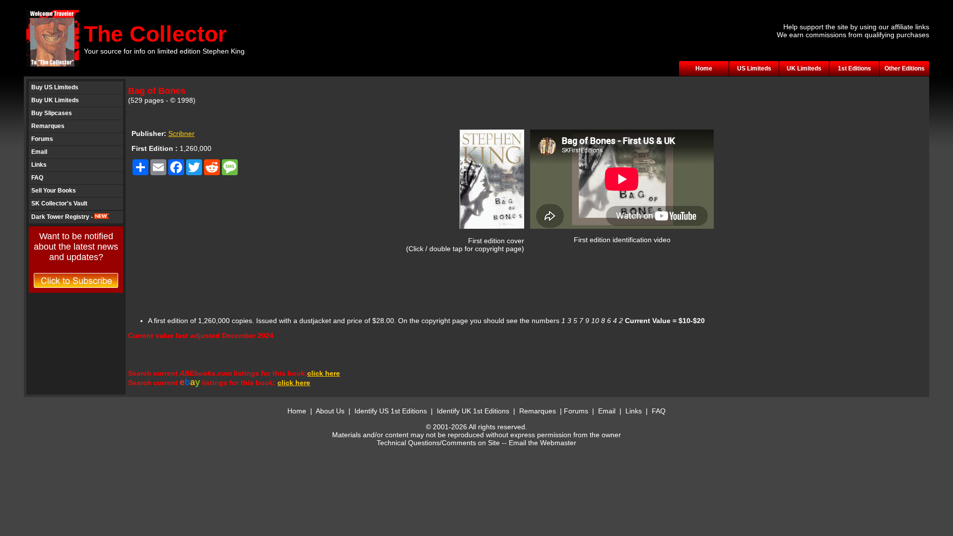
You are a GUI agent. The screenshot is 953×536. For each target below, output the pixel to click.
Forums (42, 138)
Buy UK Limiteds (55, 100)
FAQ (37, 177)
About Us (330, 411)
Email (39, 151)
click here (323, 373)
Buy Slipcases (51, 113)
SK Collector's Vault (59, 203)
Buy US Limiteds (54, 87)
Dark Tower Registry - (62, 216)
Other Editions (905, 68)
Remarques (48, 126)
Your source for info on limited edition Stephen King (164, 51)
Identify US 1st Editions (390, 411)
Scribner (181, 133)
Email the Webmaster (542, 443)
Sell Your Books (53, 190)
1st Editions (854, 68)
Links (39, 164)
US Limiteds (754, 68)
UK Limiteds (804, 68)
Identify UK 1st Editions (474, 411)
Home (703, 68)
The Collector (155, 34)
